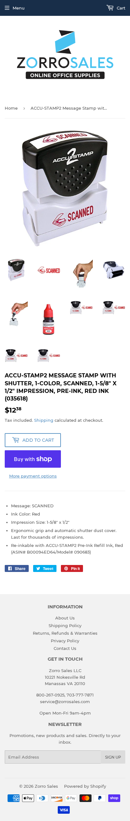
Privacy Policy (65, 640)
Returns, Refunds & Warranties (65, 633)
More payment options (33, 475)
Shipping (43, 420)
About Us (65, 617)
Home (11, 108)
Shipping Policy (65, 625)
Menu (19, 7)
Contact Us (65, 648)
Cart (120, 7)
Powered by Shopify (85, 786)
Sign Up (113, 757)
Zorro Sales (46, 786)
